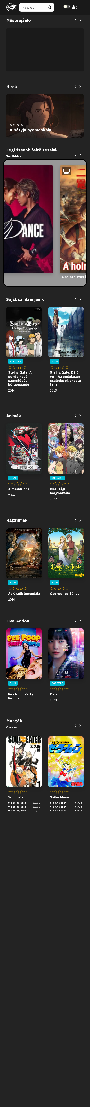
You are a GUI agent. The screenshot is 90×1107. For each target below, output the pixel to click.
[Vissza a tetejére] (83, 1097)
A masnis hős (18, 489)
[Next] (80, 20)
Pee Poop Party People (20, 696)
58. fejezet (59, 810)
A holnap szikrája (75, 277)
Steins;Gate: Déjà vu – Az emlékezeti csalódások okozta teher (65, 378)
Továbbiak (13, 156)
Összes (11, 727)
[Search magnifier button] (50, 7)
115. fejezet (18, 810)
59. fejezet (59, 806)
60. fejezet (59, 802)
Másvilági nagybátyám (60, 491)
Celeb (55, 694)
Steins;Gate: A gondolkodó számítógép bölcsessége (20, 378)
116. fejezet (18, 806)
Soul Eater (16, 797)
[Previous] (75, 20)
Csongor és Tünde (65, 593)
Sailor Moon (59, 797)
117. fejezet (18, 802)
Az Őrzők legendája (24, 593)
